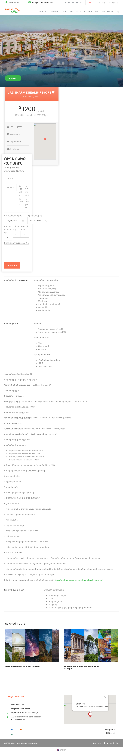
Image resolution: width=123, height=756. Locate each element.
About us (43, 11)
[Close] (105, 697)
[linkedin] (69, 2)
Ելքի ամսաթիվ (35, 215)
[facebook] (65, 2)
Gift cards (75, 11)
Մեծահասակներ (7, 229)
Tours (64, 11)
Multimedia (107, 11)
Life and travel (91, 11)
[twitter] (77, 2)
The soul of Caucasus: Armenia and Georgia (81, 667)
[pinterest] (73, 2)
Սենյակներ (24, 228)
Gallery (14, 78)
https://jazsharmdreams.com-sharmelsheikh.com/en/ (78, 580)
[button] (45, 139)
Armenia (54, 11)
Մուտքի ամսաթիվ (13, 215)
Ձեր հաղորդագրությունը (16, 243)
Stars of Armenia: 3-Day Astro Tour (22, 666)
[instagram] (81, 2)
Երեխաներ (16, 228)
